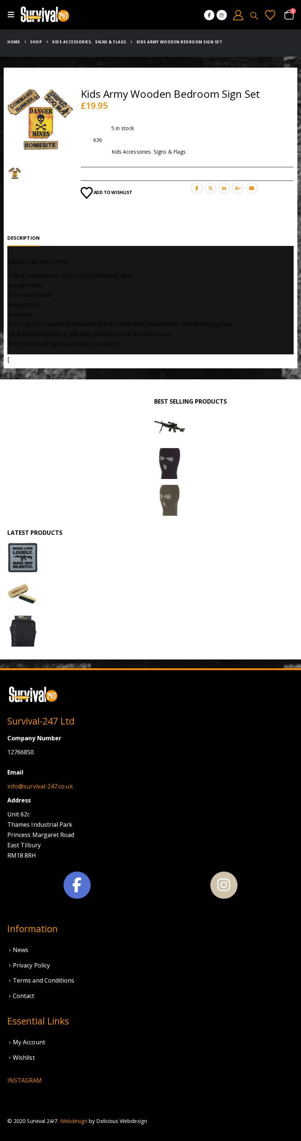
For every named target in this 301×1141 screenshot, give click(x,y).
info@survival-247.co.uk (40, 786)
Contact (24, 996)
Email (252, 188)
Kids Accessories (131, 151)
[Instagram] (222, 15)
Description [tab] (23, 238)
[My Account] (238, 15)
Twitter (210, 188)
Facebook (197, 188)
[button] (13, 14)
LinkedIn (224, 188)
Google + (238, 188)
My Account (29, 1042)
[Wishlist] (270, 15)
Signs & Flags (170, 151)
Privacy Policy (31, 965)
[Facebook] (209, 15)
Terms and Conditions (43, 980)
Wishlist (24, 1058)
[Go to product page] (169, 426)
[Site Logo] (44, 15)
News (20, 950)
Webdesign (74, 1120)
